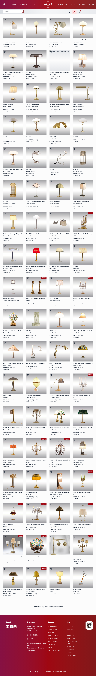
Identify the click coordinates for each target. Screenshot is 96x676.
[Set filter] (70, 12)
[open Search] (4, 4)
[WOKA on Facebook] (11, 627)
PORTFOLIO (62, 4)
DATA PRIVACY (72, 638)
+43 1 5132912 (33, 635)
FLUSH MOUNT (53, 626)
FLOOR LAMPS (53, 638)
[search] (22, 11)
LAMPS (13, 4)
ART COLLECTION (54, 650)
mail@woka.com (33, 639)
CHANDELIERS (53, 629)
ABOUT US (81, 4)
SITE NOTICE (71, 650)
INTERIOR (23, 4)
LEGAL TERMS (71, 656)
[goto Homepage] (48, 5)
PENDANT (51, 632)
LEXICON (72, 4)
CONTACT (70, 653)
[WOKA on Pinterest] (15, 627)
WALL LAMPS (52, 641)
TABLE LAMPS (53, 635)
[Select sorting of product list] (74, 12)
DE (90, 4)
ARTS (33, 4)
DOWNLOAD (71, 647)
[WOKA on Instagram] (7, 627)
